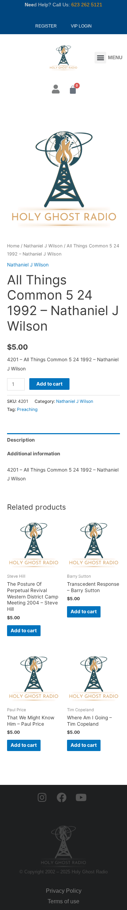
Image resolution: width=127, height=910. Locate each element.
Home (13, 245)
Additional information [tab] (33, 453)
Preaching (27, 409)
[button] (100, 57)
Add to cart (49, 384)
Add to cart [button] (24, 630)
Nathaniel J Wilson (43, 245)
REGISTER (46, 26)
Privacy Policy (63, 891)
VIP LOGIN (81, 26)
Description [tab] (21, 440)
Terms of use (63, 901)
